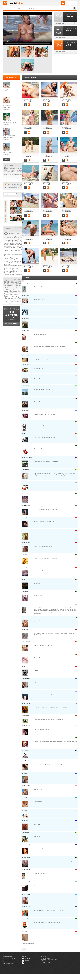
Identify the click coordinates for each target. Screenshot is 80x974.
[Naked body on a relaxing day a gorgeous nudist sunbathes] (68, 173)
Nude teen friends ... (47, 210)
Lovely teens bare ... (66, 237)
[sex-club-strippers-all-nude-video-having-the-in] (6, 100)
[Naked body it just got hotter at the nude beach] (68, 90)
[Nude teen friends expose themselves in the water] (49, 200)
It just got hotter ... (27, 265)
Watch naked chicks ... (47, 265)
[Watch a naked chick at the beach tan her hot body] (30, 173)
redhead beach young (10, 289)
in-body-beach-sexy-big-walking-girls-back (8, 104)
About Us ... (7, 159)
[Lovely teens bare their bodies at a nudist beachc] (68, 228)
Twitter (27, 960)
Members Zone (32, 8)
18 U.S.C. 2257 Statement (9, 958)
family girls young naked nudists (12, 283)
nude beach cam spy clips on (11, 296)
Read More (6, 93)
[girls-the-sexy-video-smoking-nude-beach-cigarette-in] (6, 85)
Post (24, 948)
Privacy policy (6, 961)
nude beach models (16, 298)
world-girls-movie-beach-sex (9, 135)
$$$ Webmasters (7, 960)
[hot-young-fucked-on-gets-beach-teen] (6, 131)
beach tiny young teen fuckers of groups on (12, 293)
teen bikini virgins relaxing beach (13, 285)
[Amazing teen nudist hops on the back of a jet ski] (49, 145)
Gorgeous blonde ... (66, 127)
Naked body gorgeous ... (29, 155)
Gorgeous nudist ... (28, 237)
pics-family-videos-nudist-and (9, 89)
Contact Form (45, 962)
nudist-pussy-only (7, 120)
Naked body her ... (47, 182)
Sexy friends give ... (66, 155)
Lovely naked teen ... (66, 265)
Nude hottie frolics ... (66, 210)
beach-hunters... (6, 150)
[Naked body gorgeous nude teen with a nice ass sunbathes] (30, 145)
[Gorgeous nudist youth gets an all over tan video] (49, 90)
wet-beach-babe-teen (9, 300)
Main (8, 8)
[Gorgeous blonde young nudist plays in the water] (68, 117)
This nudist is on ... (47, 127)
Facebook (27, 958)
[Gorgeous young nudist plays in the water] (49, 228)
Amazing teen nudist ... (48, 155)
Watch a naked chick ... (29, 182)
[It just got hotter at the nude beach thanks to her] (30, 256)
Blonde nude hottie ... (28, 99)
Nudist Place (28, 963)
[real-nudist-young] (6, 116)
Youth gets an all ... (47, 99)
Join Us (19, 8)
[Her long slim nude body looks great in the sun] (30, 117)
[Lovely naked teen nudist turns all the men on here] (68, 256)
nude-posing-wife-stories (12, 301)
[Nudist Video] (14, 3)
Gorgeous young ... (47, 237)
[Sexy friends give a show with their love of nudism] (68, 145)
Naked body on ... (65, 182)
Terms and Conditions (8, 963)
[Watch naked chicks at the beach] (49, 256)
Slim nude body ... (28, 127)
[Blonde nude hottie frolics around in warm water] (30, 90)
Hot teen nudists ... (28, 210)
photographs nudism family (15, 287)
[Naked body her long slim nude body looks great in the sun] (49, 173)
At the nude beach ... (66, 99)
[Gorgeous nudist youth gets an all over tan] (30, 228)
